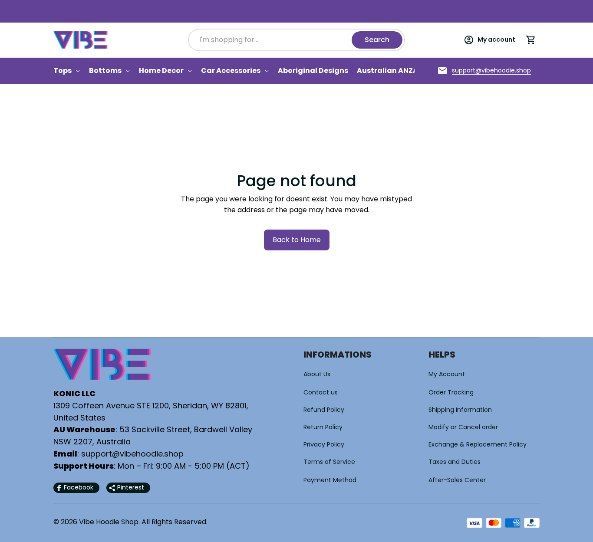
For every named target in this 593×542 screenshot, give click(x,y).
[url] (491, 71)
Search (377, 40)
